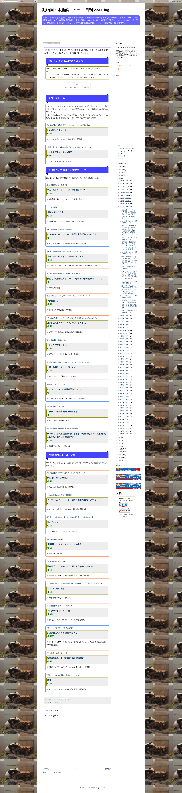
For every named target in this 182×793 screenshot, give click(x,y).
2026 (120, 167)
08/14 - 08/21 (125, 342)
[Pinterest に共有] (68, 699)
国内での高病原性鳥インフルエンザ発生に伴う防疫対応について (74, 279)
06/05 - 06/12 (125, 370)
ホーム (77, 769)
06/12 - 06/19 (125, 367)
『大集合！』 (53, 301)
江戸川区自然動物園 (53, 251)
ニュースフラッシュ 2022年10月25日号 (128, 282)
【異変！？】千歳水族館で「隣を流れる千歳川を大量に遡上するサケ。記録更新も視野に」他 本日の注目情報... (128, 230)
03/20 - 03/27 (125, 402)
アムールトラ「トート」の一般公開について (66, 190)
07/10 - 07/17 (125, 356)
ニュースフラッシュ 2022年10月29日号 (128, 222)
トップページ (61, 384)
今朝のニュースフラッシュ (55, 69)
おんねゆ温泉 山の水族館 (55, 229)
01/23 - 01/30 (125, 425)
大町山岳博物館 (52, 318)
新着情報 (64, 185)
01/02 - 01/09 (125, 434)
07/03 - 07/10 (125, 359)
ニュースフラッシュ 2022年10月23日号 (128, 311)
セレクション (54, 702)
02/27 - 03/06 (125, 411)
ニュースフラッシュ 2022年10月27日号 (128, 253)
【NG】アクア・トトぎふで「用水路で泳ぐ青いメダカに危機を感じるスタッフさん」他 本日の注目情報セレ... (128, 274)
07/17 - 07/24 (125, 353)
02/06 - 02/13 (125, 419)
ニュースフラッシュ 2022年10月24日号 (128, 296)
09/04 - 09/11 (125, 333)
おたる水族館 (51, 207)
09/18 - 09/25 (125, 327)
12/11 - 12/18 (125, 186)
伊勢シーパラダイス (53, 628)
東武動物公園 (51, 539)
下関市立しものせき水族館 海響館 (58, 675)
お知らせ (61, 406)
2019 (120, 443)
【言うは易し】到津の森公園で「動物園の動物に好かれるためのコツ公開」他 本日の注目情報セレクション (128, 304)
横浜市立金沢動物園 (53, 274)
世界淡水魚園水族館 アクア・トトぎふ (60, 125)
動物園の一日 (62, 539)
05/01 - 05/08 (125, 385)
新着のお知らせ (63, 340)
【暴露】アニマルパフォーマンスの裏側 (64, 544)
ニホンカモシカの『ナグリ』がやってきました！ (68, 323)
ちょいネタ (62, 207)
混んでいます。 (54, 522)
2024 (120, 172)
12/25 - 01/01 (125, 181)
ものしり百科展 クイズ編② (59, 152)
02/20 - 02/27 (125, 414)
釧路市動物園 (51, 473)
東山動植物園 (51, 340)
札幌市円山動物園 (52, 185)
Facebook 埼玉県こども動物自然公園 (80, 517)
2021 (120, 437)
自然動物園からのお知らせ (71, 251)
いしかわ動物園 (52, 561)
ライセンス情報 (84, 87)
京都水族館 (50, 384)
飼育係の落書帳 (68, 628)
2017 (120, 449)
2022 (120, 178)
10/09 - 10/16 (125, 319)
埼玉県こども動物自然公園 (55, 517)
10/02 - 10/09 (125, 321)
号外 (119, 158)
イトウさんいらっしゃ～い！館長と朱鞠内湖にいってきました (73, 234)
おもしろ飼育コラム (83, 125)
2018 (120, 446)
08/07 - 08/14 (125, 345)
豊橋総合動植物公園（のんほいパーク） (60, 362)
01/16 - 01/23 (125, 428)
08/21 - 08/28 (125, 339)
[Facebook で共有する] (66, 699)
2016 (120, 452)
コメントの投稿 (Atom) (54, 772)
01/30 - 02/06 (125, 422)
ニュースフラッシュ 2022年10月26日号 (128, 267)
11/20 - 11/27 (124, 195)
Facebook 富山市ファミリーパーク (78, 296)
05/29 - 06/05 (125, 373)
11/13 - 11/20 (124, 198)
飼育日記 (69, 229)
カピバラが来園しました (57, 345)
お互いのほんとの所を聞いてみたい (62, 633)
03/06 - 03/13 (125, 408)
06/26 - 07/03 (125, 362)
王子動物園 (50, 653)
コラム (120, 156)
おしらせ (62, 561)
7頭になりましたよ (55, 212)
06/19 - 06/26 (125, 365)
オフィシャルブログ (65, 606)
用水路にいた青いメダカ (57, 130)
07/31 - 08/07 (125, 347)
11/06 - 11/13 (124, 201)
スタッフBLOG (61, 653)
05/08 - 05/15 (125, 382)
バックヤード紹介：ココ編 (58, 611)
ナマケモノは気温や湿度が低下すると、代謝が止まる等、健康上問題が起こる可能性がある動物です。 (76, 435)
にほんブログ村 (124, 508)
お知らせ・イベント (84, 362)
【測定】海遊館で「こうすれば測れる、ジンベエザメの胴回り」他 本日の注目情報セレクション (128, 260)
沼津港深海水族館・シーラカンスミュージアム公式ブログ (81, 583)
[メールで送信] (60, 699)
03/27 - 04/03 (125, 399)
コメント (122, 69)
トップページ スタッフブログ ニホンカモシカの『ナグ (79, 318)
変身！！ (51, 680)
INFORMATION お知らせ (71, 274)
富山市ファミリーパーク (55, 296)
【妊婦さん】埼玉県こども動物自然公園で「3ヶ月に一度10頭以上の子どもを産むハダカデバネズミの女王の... (128, 289)
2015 (120, 455)
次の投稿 (46, 769)
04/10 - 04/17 (125, 393)
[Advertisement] (83, 33)
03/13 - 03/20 (125, 405)
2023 (120, 175)
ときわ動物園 (51, 406)
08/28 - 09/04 (125, 336)
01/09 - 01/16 (125, 431)
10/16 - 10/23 (125, 316)
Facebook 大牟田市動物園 (68, 429)
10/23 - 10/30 (125, 207)
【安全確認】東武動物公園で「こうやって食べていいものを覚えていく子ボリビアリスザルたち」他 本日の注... (128, 245)
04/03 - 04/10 (125, 396)
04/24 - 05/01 (125, 388)
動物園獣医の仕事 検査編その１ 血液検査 (65, 658)
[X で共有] (64, 699)
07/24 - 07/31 (125, 350)
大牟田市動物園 (52, 429)
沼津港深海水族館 (52, 583)
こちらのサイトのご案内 (125, 47)
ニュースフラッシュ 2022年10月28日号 (128, 238)
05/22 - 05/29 (125, 376)
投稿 (120, 65)
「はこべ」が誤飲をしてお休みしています (65, 256)
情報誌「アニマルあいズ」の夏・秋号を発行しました (70, 566)
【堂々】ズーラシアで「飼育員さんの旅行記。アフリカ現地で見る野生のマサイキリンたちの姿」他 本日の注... (128, 213)
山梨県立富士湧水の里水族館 (56, 147)
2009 (120, 460)
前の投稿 (108, 769)
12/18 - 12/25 (125, 184)
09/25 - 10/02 (125, 324)
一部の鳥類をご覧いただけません (61, 367)
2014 (120, 457)
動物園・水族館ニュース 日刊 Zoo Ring (75, 10)
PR (119, 153)
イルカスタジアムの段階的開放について (64, 389)
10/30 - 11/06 (125, 204)
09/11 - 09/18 (125, 330)
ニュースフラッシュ (124, 148)
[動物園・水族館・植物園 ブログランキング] (124, 512)
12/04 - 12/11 (125, 189)
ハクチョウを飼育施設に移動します (62, 411)
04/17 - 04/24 (125, 391)
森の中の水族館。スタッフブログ (80, 147)
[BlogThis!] (62, 699)
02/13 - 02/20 (125, 416)
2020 (120, 440)
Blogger (102, 788)
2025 (120, 170)
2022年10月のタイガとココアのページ (71, 473)
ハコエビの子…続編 (55, 589)
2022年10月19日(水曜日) (57, 478)
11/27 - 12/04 (125, 192)
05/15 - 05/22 (125, 379)
